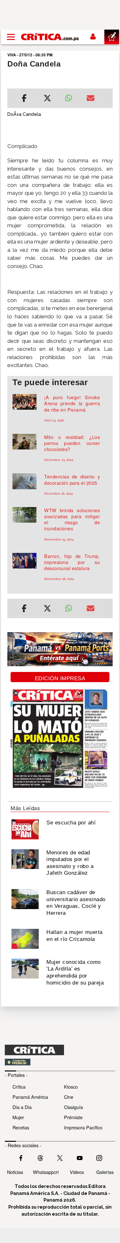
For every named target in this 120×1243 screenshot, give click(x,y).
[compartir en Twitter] (47, 99)
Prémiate (73, 1117)
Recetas (20, 1127)
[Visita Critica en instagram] (99, 1157)
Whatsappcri (46, 1172)
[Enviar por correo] (90, 99)
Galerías (105, 1172)
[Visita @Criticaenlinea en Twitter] (40, 1157)
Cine (68, 1096)
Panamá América (30, 1096)
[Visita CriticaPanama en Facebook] (21, 1157)
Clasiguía (73, 1107)
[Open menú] (11, 37)
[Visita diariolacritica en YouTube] (80, 1157)
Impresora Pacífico (83, 1127)
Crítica (19, 1086)
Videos (77, 1172)
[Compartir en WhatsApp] (71, 96)
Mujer (18, 1117)
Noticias (15, 1172)
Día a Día (22, 1107)
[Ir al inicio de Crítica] (50, 37)
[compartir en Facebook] (24, 99)
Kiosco (71, 1086)
